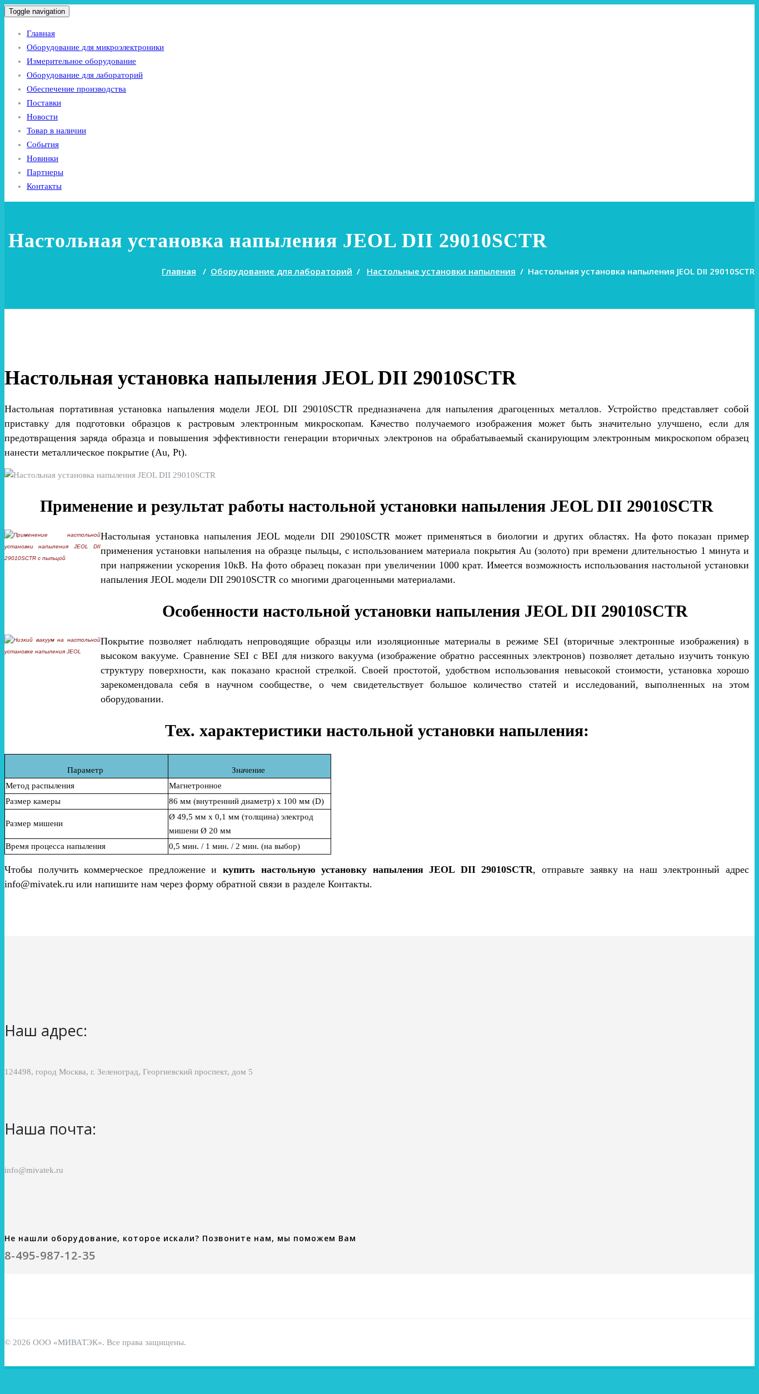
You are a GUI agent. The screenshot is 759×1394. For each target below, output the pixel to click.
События (43, 144)
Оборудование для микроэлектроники (95, 47)
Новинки (42, 158)
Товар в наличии (56, 130)
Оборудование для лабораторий (85, 75)
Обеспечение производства (76, 88)
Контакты (44, 186)
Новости (42, 116)
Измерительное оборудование (81, 61)
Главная (41, 33)
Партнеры (45, 172)
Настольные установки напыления (441, 271)
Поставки (44, 102)
